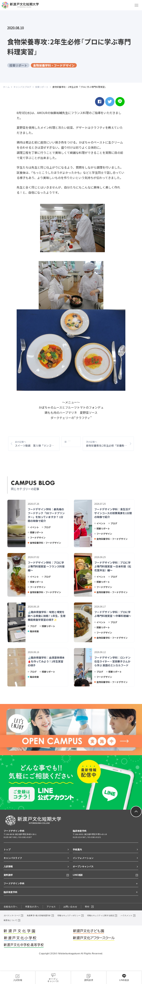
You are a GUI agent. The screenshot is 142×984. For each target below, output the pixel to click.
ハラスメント (126, 915)
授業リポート (18, 65)
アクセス (51, 906)
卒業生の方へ (32, 906)
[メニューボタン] (136, 5)
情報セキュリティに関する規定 (100, 915)
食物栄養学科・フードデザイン (54, 65)
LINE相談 (78, 875)
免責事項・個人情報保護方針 (39, 915)
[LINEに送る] (120, 101)
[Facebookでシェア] (99, 101)
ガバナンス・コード (12, 915)
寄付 (87, 906)
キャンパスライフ (13, 858)
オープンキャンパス (83, 866)
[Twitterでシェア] (109, 101)
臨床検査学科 (11, 892)
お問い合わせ (70, 906)
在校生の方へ (11, 906)
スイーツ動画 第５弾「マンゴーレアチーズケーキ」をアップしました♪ (37, 443)
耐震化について (10, 920)
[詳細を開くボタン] (136, 883)
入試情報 (8, 866)
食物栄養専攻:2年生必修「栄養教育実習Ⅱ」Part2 (110, 443)
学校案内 (77, 849)
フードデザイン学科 (14, 883)
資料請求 (8, 875)
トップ (7, 849)
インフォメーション (83, 858)
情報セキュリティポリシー (69, 915)
